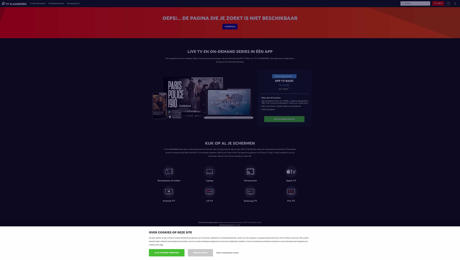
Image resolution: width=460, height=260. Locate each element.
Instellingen (200, 253)
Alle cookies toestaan (167, 253)
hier (161, 245)
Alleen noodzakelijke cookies (227, 253)
